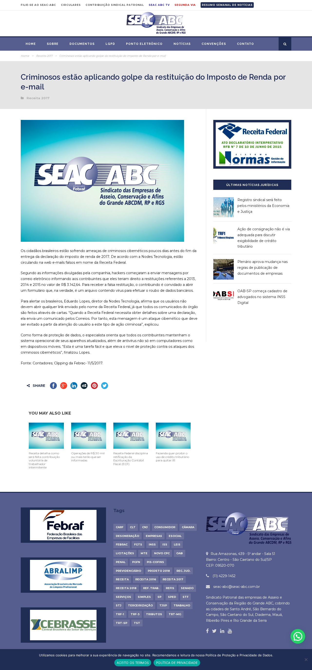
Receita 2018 (126, 588)
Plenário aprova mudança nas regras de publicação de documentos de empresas (262, 268)
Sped (172, 597)
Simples (144, 597)
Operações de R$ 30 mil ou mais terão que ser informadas (88, 456)
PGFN (136, 562)
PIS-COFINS (155, 562)
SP (159, 597)
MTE (144, 553)
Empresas (154, 536)
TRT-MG (175, 614)
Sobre (52, 44)
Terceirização (140, 605)
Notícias (182, 44)
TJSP (163, 605)
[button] (298, 636)
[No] (305, 659)
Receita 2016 (145, 579)
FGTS (138, 544)
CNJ (145, 527)
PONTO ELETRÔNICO (144, 44)
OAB (179, 553)
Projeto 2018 (159, 571)
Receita (122, 579)
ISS (164, 544)
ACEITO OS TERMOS (133, 663)
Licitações (125, 553)
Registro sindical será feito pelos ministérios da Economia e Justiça (263, 206)
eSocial (175, 536)
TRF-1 (120, 614)
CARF (119, 527)
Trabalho (182, 605)
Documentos (82, 44)
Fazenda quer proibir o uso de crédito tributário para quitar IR (172, 456)
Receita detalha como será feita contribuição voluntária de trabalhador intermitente (44, 460)
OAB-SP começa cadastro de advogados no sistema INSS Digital (262, 297)
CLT (133, 527)
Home (31, 44)
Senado (187, 588)
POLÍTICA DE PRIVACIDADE (177, 663)
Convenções (214, 44)
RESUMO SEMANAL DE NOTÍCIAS (227, 5)
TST (137, 623)
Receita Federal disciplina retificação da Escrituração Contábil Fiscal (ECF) (130, 458)
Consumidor (164, 527)
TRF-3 (135, 614)
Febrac (121, 544)
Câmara (188, 527)
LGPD (110, 44)
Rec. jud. (183, 571)
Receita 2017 (44, 56)
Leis (177, 544)
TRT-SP (121, 623)
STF (185, 597)
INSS (152, 544)
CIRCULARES (71, 5)
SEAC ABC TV (159, 5)
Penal (121, 562)
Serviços (123, 597)
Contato (245, 44)
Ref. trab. (151, 588)
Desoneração (127, 536)
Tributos (154, 614)
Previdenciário (128, 571)
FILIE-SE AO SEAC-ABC (38, 5)
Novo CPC (162, 553)
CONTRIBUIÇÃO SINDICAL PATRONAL (115, 5)
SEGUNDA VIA (185, 5)
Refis (170, 588)
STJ (118, 605)
